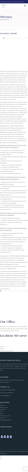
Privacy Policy (3, 453)
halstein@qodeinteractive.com (14, 468)
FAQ (1, 411)
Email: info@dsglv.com (5, 395)
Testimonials (3, 409)
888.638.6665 (9, 346)
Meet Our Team (4, 407)
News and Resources (5, 415)
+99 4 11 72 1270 (9, 470)
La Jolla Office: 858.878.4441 (7, 392)
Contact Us (2, 417)
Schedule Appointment (5, 420)
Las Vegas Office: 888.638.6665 (7, 389)
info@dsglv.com (9, 348)
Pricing (1, 413)
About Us (2, 405)
